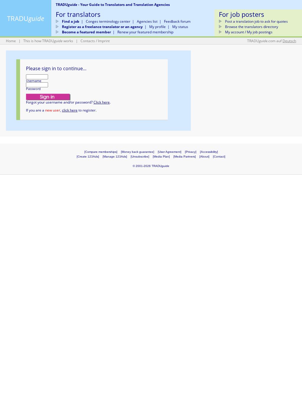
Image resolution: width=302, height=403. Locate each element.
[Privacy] (190, 151)
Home (11, 40)
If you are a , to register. (61, 110)
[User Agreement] (169, 151)
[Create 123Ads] (88, 156)
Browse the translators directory (251, 26)
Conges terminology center (108, 21)
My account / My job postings (249, 32)
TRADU (25, 18)
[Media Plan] (161, 156)
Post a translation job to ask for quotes (256, 21)
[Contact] (219, 156)
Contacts (88, 40)
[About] (204, 156)
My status (180, 26)
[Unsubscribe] (140, 156)
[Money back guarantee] (137, 151)
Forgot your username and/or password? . (68, 102)
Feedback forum (177, 21)
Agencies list (147, 21)
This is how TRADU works (48, 40)
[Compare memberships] (100, 151)
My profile (157, 26)
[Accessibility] (209, 151)
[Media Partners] (184, 156)
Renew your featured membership (145, 32)
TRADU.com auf (271, 40)
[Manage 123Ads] (115, 156)
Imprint (104, 40)
